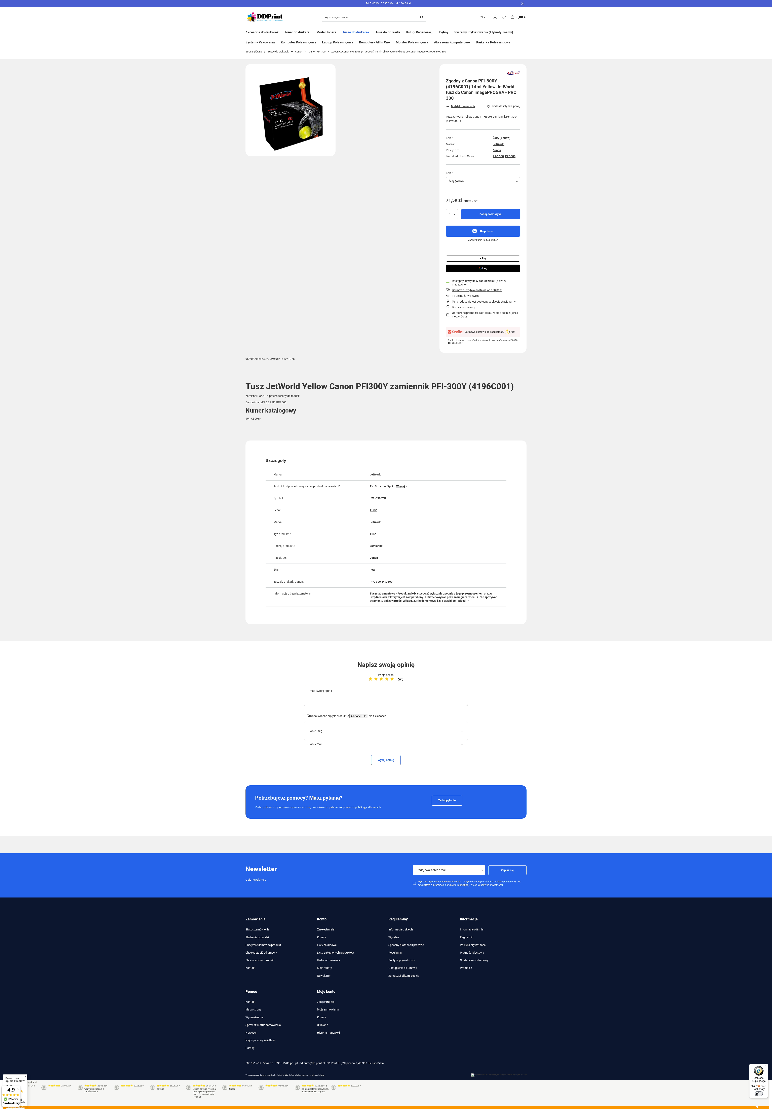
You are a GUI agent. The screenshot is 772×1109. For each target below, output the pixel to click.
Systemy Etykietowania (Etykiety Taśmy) (483, 32)
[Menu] (765, 1066)
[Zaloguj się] (495, 17)
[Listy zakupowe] (504, 17)
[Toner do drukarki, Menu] (313, 32)
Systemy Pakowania (260, 42)
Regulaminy (398, 919)
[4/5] (386, 679)
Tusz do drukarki (388, 32)
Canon (298, 51)
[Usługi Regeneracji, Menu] (436, 32)
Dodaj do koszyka (490, 214)
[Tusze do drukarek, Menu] (373, 32)
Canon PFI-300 (317, 51)
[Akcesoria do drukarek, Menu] (282, 32)
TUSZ (373, 510)
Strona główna (253, 51)
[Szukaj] (421, 17)
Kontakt (250, 967)
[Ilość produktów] (452, 214)
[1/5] (370, 679)
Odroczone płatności (465, 312)
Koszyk (321, 937)
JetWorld (498, 144)
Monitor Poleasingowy (412, 42)
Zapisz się (507, 870)
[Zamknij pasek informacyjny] (522, 3)
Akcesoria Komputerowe (452, 42)
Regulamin (395, 952)
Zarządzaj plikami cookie (403, 975)
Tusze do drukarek (356, 32)
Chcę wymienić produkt (259, 960)
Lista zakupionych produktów (335, 952)
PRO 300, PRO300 (504, 156)
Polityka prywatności (401, 960)
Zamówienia (255, 919)
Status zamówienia (257, 929)
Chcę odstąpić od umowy (261, 952)
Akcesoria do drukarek (262, 32)
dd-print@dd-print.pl (312, 1063)
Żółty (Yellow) (501, 138)
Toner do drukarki (297, 32)
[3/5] (381, 679)
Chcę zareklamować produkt (263, 945)
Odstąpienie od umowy (402, 967)
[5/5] (392, 679)
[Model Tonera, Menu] (339, 32)
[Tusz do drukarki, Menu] (403, 32)
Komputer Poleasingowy (298, 42)
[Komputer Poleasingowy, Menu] (319, 42)
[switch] (759, 1093)
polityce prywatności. (491, 885)
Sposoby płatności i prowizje (406, 945)
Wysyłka (393, 937)
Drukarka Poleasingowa (493, 42)
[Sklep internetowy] (499, 1075)
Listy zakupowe (327, 945)
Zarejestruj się (325, 929)
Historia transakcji (328, 960)
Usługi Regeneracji (419, 32)
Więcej (400, 486)
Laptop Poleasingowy (337, 42)
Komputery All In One (374, 42)
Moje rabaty (324, 967)
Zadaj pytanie (447, 800)
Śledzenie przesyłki (257, 937)
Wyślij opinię (386, 760)
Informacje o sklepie (400, 929)
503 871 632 (253, 1063)
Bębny (443, 32)
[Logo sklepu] (265, 17)
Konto (321, 919)
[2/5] (376, 679)
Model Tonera (326, 32)
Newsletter (324, 975)
